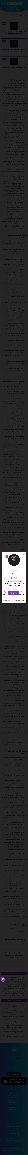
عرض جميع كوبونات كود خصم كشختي (13, 600)
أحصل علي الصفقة (13, 593)
